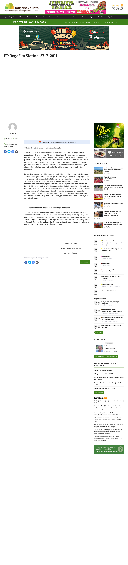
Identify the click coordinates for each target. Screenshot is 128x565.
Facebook (5, 151)
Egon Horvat (12, 133)
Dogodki (12, 17)
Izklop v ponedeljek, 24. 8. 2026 (104, 388)
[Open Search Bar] (121, 17)
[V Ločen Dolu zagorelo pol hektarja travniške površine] (98, 197)
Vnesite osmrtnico (111, 356)
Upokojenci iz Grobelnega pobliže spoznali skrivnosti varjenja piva (113, 224)
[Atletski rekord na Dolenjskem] (98, 179)
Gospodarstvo (40, 17)
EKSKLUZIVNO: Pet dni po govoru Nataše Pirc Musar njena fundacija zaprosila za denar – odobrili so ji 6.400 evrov (108, 431)
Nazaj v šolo (106, 256)
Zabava (59, 17)
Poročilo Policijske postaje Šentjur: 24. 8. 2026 (108, 383)
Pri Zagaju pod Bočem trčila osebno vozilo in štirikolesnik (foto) (113, 187)
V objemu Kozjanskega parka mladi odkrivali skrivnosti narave (113, 169)
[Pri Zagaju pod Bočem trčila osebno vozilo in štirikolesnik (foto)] (98, 188)
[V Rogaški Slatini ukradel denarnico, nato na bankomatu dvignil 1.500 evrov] (98, 214)
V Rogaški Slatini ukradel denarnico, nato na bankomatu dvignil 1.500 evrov (112, 214)
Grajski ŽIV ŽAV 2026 (109, 291)
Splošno (75, 17)
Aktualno (30, 17)
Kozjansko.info (5, 17)
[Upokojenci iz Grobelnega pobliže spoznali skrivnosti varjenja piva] (98, 225)
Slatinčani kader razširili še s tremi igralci (113, 204)
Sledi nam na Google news (12, 151)
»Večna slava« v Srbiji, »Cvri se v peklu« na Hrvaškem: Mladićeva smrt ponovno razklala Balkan (107, 420)
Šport (92, 17)
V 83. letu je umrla (110, 346)
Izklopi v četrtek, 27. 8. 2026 (103, 374)
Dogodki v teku (100, 299)
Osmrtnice (101, 17)
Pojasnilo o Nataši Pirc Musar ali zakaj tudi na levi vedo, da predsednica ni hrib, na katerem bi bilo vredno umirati (109, 408)
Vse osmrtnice (99, 356)
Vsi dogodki (99, 332)
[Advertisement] (57, 130)
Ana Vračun (109, 349)
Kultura (51, 17)
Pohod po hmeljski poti (109, 241)
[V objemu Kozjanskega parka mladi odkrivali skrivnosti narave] (98, 170)
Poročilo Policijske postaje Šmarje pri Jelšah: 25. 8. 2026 (109, 378)
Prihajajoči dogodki (104, 235)
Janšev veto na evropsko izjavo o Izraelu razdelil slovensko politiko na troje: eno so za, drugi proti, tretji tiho (108, 438)
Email (16, 151)
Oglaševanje (112, 17)
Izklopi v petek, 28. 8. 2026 (103, 370)
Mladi (67, 17)
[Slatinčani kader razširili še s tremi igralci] (98, 205)
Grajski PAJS (106, 263)
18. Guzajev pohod (108, 284)
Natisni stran (85, 262)
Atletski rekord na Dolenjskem (110, 178)
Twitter (8, 151)
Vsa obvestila (99, 392)
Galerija (21, 17)
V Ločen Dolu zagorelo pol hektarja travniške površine (113, 195)
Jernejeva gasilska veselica (111, 270)
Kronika (84, 17)
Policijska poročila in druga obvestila (37, 258)
